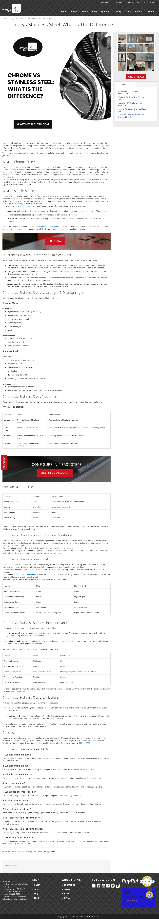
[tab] (125, 84)
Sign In (119, 2)
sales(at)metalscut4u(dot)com (14, 899)
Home (4, 19)
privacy (67, 889)
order (37, 885)
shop (36, 889)
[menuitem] (64, 12)
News (39, 851)
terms (66, 893)
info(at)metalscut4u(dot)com (14, 896)
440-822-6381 (106, 2)
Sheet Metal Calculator (55, 472)
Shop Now (55, 240)
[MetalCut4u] (11, 8)
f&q (36, 893)
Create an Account (133, 2)
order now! (4, 462)
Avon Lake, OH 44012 (11, 891)
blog (36, 898)
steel (53, 851)
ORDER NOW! (136, 76)
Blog (12, 19)
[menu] (107, 12)
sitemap (67, 898)
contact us (69, 885)
